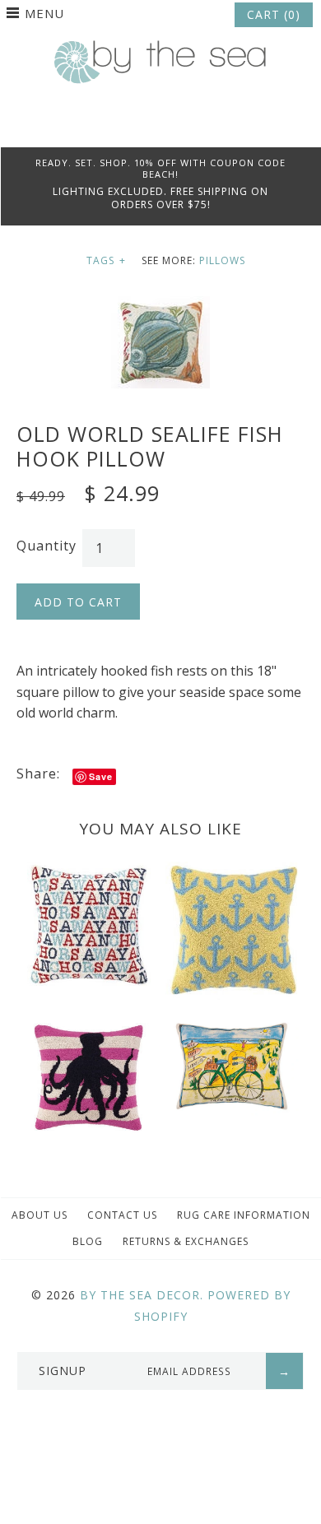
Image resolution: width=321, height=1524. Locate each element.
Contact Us (122, 1215)
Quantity (46, 546)
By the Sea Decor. (141, 1295)
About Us (39, 1215)
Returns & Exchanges (186, 1241)
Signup (62, 1370)
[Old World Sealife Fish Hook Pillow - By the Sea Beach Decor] (160, 306)
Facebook (138, 127)
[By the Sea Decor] (161, 49)
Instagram (183, 127)
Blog (87, 1241)
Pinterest (160, 127)
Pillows (222, 260)
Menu (44, 13)
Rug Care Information (243, 1215)
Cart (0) (273, 14)
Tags (106, 260)
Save (101, 776)
